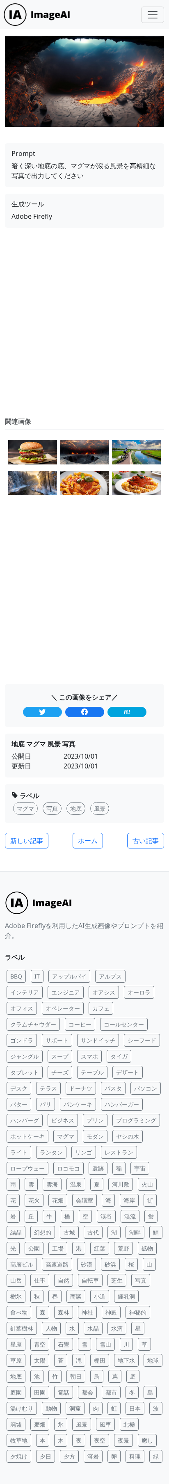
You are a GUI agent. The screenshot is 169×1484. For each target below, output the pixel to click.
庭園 (16, 1392)
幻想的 (42, 1232)
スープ (60, 1056)
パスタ (113, 1088)
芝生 (117, 1280)
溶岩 (93, 1456)
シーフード (142, 1040)
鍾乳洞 (126, 1296)
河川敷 (120, 1184)
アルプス (110, 976)
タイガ (119, 1056)
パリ (45, 1104)
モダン (95, 1136)
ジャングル (24, 1056)
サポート (57, 1040)
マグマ (65, 1136)
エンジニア (65, 992)
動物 (51, 1408)
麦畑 (40, 1424)
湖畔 (135, 1232)
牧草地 (18, 1440)
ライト (18, 1152)
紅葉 (99, 1248)
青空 (40, 1344)
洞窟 (75, 1408)
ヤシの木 (127, 1136)
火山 (147, 1184)
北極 (129, 1424)
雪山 (105, 1344)
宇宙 (140, 1168)
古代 (93, 1232)
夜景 (123, 1440)
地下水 (126, 1360)
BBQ (16, 976)
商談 (76, 1296)
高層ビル (21, 1264)
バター (18, 1104)
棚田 (99, 1360)
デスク (18, 1088)
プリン (95, 1120)
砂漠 (86, 1264)
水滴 (117, 1328)
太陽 (40, 1360)
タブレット (24, 1072)
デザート (127, 1072)
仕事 (40, 1280)
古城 (69, 1232)
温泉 (76, 1184)
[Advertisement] (84, 322)
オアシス (103, 992)
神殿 (111, 1312)
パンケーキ (78, 1104)
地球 (153, 1360)
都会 (87, 1392)
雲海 (52, 1184)
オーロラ (139, 992)
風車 (105, 1424)
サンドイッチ (98, 1040)
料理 (135, 1456)
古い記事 (145, 840)
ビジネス (62, 1120)
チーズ (60, 1072)
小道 (99, 1296)
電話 (63, 1392)
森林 (63, 1312)
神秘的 (137, 1312)
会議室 (84, 1200)
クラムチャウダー (33, 1024)
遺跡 (98, 1168)
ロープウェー (27, 1168)
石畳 (63, 1344)
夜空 (99, 1440)
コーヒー (80, 1024)
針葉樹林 (21, 1328)
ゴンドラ (21, 1040)
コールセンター (124, 1024)
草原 (16, 1360)
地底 (16, 1376)
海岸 (129, 1200)
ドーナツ (80, 1088)
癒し (147, 1440)
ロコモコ (68, 1168)
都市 (111, 1392)
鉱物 (147, 1248)
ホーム (88, 840)
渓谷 (106, 1216)
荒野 (123, 1248)
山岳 (16, 1280)
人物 (51, 1328)
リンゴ (83, 1152)
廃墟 (16, 1424)
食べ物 (18, 1312)
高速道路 (57, 1264)
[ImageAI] (39, 14)
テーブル (92, 1072)
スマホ (89, 1056)
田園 (40, 1392)
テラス (48, 1088)
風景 (81, 1424)
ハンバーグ (24, 1120)
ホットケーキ (27, 1136)
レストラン (119, 1152)
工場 (58, 1248)
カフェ (101, 1008)
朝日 (76, 1376)
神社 (87, 1312)
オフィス (21, 1008)
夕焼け (18, 1456)
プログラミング (136, 1120)
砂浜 (110, 1264)
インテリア (24, 992)
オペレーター (63, 1008)
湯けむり (21, 1408)
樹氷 (16, 1296)
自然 (63, 1280)
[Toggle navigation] (152, 15)
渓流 (130, 1216)
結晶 (16, 1232)
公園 (34, 1248)
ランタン (51, 1152)
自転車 (90, 1280)
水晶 (93, 1328)
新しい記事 (26, 840)
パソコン (145, 1088)
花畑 (58, 1200)
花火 (34, 1200)
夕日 (45, 1456)
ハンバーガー (122, 1104)
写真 (140, 1280)
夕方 (69, 1456)
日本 (135, 1408)
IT (37, 976)
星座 (16, 1344)
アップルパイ (69, 976)
